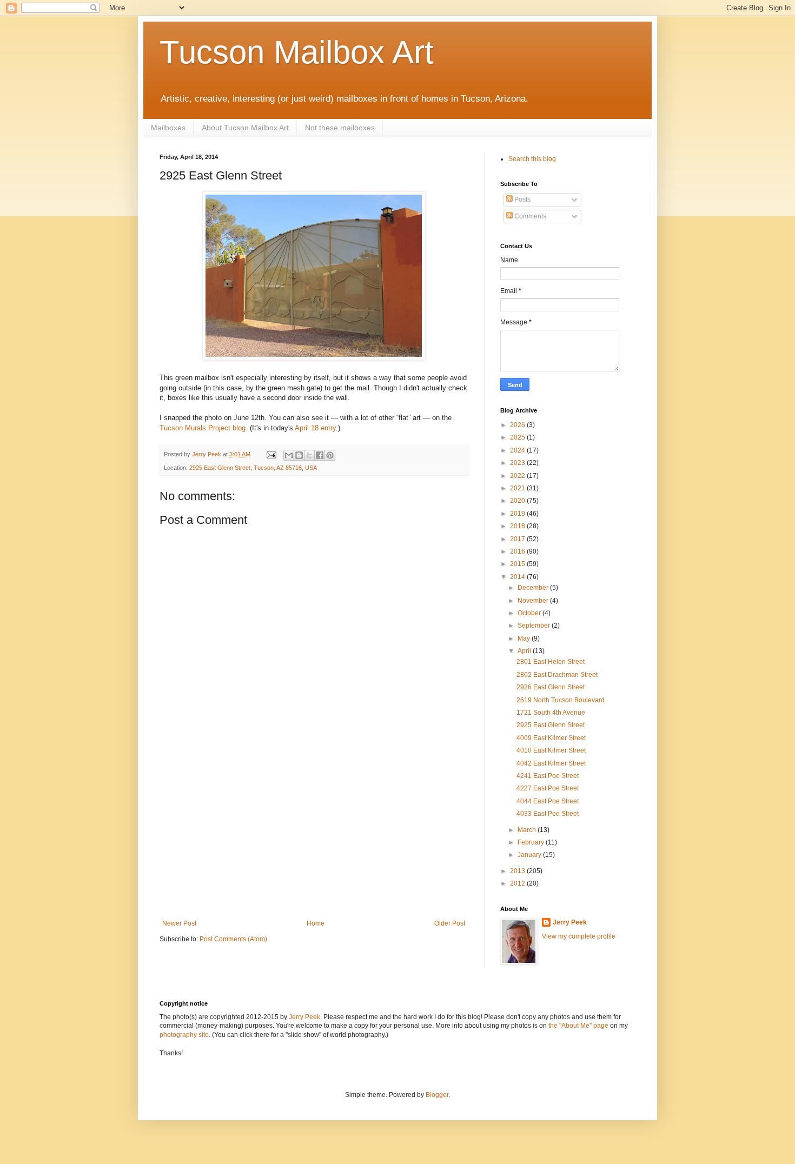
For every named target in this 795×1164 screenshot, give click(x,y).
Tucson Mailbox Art (297, 52)
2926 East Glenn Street (550, 687)
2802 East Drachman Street (557, 675)
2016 (518, 551)
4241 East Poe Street (547, 776)
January (530, 855)
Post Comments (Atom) (233, 939)
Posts (522, 199)
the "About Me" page (578, 1025)
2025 (518, 437)
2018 (518, 526)
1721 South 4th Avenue (550, 712)
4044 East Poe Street (547, 801)
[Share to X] (309, 455)
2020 (518, 500)
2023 (518, 463)
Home (315, 923)
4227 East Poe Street (547, 788)
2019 (518, 513)
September (535, 625)
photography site (184, 1035)
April (525, 651)
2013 (518, 871)
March (528, 830)
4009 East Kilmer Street (551, 738)
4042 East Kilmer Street (551, 763)
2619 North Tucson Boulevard (560, 700)
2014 (518, 577)
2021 (518, 488)
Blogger (437, 1095)
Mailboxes (168, 127)
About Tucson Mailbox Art (245, 127)
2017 (518, 539)
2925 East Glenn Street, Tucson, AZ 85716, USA (253, 467)
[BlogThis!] (299, 455)
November (534, 600)
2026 (518, 425)
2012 (518, 883)
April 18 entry (315, 428)
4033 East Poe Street (547, 813)
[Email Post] (271, 454)
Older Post (449, 923)
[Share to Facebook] (319, 455)
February (532, 842)
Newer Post (179, 923)
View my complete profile (578, 936)
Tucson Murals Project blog (203, 428)
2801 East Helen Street (550, 662)
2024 (518, 450)
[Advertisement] (314, 838)
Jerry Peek (570, 922)
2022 (518, 476)
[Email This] (288, 455)
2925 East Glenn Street (550, 725)
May (525, 638)
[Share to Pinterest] (329, 455)
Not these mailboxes (340, 127)
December (534, 587)
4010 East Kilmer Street (551, 750)
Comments (529, 216)
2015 (518, 564)
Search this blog (532, 159)
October (530, 613)
